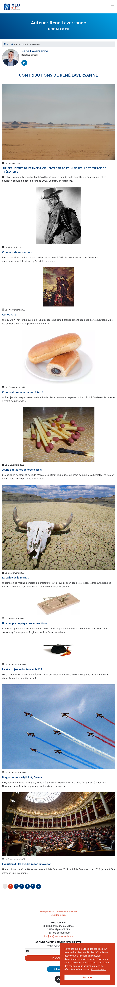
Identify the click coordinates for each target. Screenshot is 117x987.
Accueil (10, 44)
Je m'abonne (58, 958)
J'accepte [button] (87, 977)
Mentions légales (58, 915)
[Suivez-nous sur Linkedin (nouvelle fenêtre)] (58, 969)
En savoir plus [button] (98, 969)
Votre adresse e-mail (58, 946)
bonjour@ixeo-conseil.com (58, 936)
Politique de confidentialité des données (58, 911)
